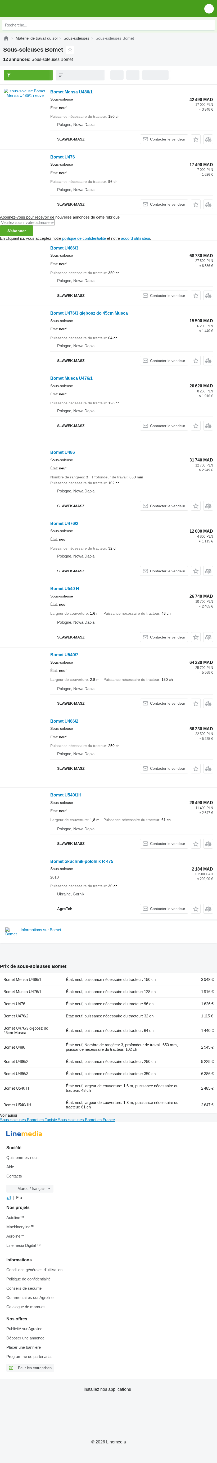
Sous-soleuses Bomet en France (86, 1119)
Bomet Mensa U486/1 (71, 92)
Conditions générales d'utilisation (34, 1269)
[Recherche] (209, 25)
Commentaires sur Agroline (29, 1297)
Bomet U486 (62, 452)
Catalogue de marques (26, 1307)
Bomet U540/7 (64, 655)
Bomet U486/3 (64, 248)
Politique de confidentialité (28, 1279)
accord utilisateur (135, 238)
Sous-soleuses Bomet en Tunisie (29, 1119)
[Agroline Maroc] (34, 8)
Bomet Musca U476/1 (71, 378)
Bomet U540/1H (66, 795)
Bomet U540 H (64, 588)
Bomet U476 (62, 157)
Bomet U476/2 (64, 523)
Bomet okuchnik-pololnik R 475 (81, 861)
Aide (10, 1167)
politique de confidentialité (84, 238)
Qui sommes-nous (22, 1157)
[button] (209, 8)
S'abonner (16, 231)
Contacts (14, 1176)
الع (8, 1197)
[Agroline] (6, 38)
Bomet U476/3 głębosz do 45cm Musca (89, 313)
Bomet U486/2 (64, 721)
